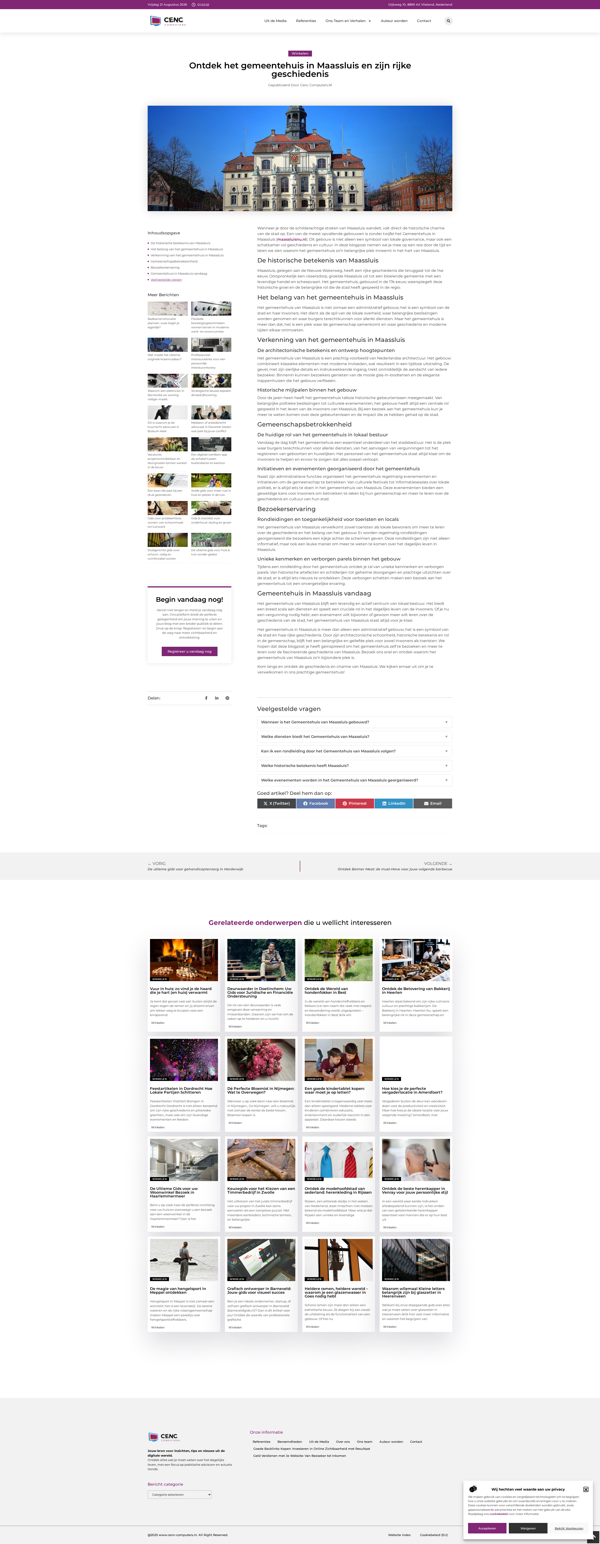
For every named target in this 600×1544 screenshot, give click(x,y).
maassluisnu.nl (291, 239)
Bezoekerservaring (165, 267)
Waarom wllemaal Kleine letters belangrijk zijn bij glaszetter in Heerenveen (413, 1292)
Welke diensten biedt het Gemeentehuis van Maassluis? (354, 736)
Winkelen (300, 53)
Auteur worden (394, 21)
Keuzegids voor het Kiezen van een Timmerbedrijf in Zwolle (261, 1190)
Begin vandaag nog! (189, 599)
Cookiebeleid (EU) (434, 1535)
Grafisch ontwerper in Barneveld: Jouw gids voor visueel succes (259, 1290)
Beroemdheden (290, 1441)
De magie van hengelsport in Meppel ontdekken (178, 1290)
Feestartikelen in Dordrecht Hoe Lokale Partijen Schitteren (181, 1090)
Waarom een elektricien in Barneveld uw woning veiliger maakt (166, 395)
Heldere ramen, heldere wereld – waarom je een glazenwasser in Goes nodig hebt (336, 1292)
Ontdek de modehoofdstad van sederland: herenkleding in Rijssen (338, 1190)
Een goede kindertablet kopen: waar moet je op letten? (335, 1090)
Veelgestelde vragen (166, 279)
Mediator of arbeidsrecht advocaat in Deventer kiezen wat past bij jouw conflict (211, 427)
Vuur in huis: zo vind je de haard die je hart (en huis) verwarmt (181, 991)
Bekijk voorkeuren (569, 1528)
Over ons (343, 1441)
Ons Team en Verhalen (346, 21)
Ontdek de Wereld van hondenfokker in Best (326, 991)
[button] (586, 1489)
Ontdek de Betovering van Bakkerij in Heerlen (416, 991)
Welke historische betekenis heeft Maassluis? (354, 765)
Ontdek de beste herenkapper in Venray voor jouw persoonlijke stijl (415, 1190)
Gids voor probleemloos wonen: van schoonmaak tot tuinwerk (165, 522)
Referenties (306, 21)
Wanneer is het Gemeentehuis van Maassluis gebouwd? (354, 722)
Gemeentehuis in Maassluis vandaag (179, 273)
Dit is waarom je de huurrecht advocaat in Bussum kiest (163, 427)
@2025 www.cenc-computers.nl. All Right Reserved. (188, 1535)
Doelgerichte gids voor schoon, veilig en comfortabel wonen (164, 554)
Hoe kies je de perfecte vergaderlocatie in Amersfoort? (412, 1090)
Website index (399, 1535)
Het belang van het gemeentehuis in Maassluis (187, 249)
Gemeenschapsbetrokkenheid (174, 261)
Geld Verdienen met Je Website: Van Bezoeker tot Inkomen (299, 1456)
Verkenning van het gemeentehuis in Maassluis (187, 255)
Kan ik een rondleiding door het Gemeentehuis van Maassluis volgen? (354, 751)
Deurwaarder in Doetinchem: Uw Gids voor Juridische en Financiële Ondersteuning (260, 992)
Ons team (364, 1441)
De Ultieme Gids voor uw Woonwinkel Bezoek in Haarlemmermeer (174, 1192)
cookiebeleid (499, 1514)
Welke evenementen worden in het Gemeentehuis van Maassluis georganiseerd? (354, 780)
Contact (424, 21)
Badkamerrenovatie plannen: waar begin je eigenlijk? (163, 323)
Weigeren (528, 1528)
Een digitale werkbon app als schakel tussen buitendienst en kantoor (209, 459)
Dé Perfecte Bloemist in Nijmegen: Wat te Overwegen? (260, 1090)
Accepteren (487, 1528)
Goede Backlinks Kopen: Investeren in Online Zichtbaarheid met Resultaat (311, 1449)
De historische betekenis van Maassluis (180, 243)
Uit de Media (275, 21)
